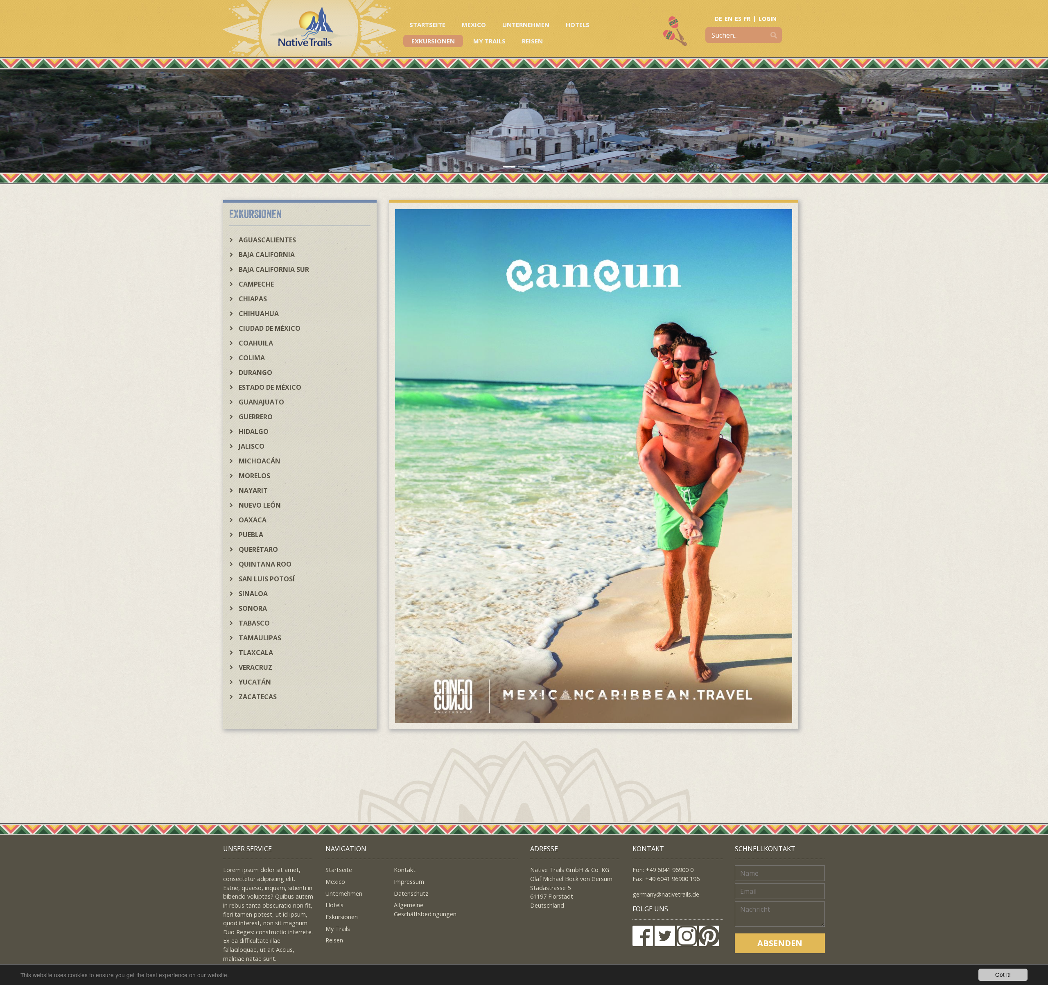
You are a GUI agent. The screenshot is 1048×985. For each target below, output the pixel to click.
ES (738, 19)
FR (747, 19)
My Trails (489, 41)
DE (718, 19)
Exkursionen (433, 41)
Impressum (409, 882)
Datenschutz (411, 893)
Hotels (578, 24)
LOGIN (768, 19)
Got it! (1003, 974)
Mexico (474, 24)
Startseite (427, 24)
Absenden (779, 943)
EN (728, 19)
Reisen (532, 41)
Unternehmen (525, 24)
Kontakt (405, 870)
